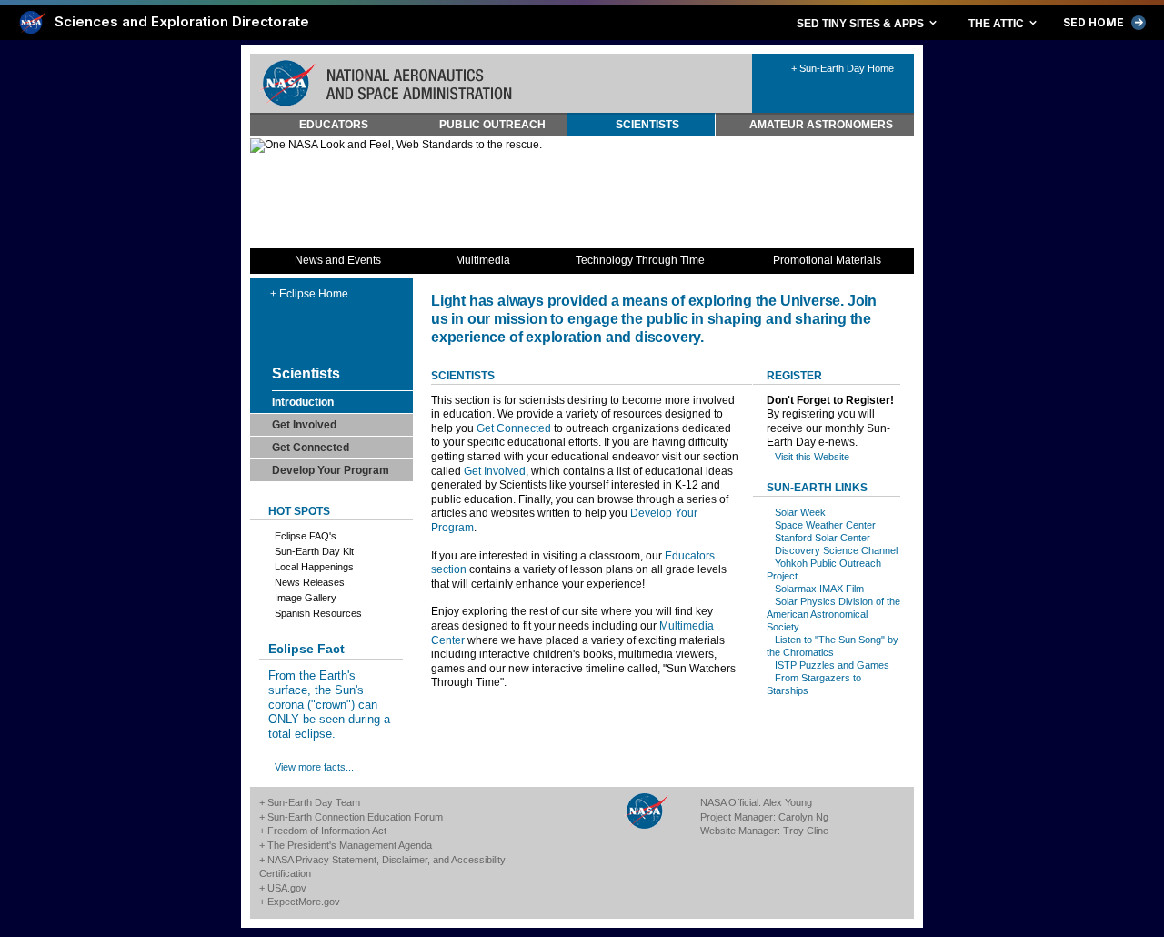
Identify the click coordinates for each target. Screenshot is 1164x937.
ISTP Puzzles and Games (832, 665)
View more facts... (314, 766)
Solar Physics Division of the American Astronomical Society (833, 614)
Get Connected (514, 428)
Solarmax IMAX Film (819, 588)
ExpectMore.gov (303, 901)
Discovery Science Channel (836, 550)
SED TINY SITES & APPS (868, 22)
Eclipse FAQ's (305, 535)
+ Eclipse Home (309, 293)
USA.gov (286, 887)
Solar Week (800, 512)
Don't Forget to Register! (830, 400)
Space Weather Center (825, 524)
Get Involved (495, 471)
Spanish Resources (318, 613)
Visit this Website (812, 456)
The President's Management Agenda (349, 845)
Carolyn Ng (803, 816)
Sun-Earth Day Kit (314, 551)
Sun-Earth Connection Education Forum (355, 816)
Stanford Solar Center (822, 537)
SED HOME (1104, 22)
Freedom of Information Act (326, 830)
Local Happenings (314, 566)
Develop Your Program (330, 470)
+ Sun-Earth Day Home (842, 68)
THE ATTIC (1003, 22)
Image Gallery (305, 597)
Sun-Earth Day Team (313, 802)
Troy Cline (805, 830)
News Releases (310, 582)
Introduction (303, 402)
